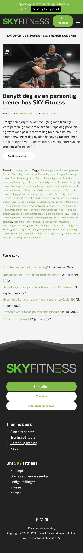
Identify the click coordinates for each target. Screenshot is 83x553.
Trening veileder (53, 233)
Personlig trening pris (40, 225)
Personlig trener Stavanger (18, 217)
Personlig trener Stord (46, 217)
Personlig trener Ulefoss (55, 221)
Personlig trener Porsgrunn (62, 201)
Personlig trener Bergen (51, 174)
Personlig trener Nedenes (32, 201)
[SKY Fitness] (26, 21)
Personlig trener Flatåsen (17, 189)
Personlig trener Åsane (24, 174)
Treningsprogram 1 (16, 319)
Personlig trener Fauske (39, 186)
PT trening (18, 229)
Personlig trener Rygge (52, 209)
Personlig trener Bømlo (30, 178)
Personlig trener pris (14, 205)
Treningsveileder (32, 237)
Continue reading (19, 156)
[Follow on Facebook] (36, 520)
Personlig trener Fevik (66, 186)
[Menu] (77, 21)
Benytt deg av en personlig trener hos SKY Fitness (39, 98)
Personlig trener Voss (15, 225)
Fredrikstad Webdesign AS (43, 537)
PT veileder (31, 229)
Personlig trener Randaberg (42, 205)
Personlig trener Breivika (58, 178)
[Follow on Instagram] (41, 520)
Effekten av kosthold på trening (25, 267)
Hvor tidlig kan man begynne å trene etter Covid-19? (39, 299)
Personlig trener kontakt (26, 197)
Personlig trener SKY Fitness (62, 213)
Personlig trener (50, 170)
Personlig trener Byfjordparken (20, 182)
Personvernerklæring (41, 528)
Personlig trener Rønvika (24, 209)
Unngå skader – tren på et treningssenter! (32, 274)
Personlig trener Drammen (53, 182)
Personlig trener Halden (40, 194)
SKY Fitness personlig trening (27, 233)
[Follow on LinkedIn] (46, 520)
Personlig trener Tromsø (26, 221)
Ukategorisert (22, 170)
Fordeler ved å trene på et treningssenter (32, 311)
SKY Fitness (49, 113)
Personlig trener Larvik (54, 197)
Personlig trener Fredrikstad (48, 189)
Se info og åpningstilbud (46, 9)
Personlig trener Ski (34, 213)
